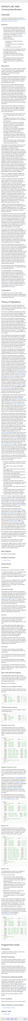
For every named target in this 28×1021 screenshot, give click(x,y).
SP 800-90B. (19, 34)
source (25, 1019)
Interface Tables (7, 560)
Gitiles (8, 1019)
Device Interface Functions (9, 1007)
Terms (15, 1019)
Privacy (11, 1019)
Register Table (6, 1014)
